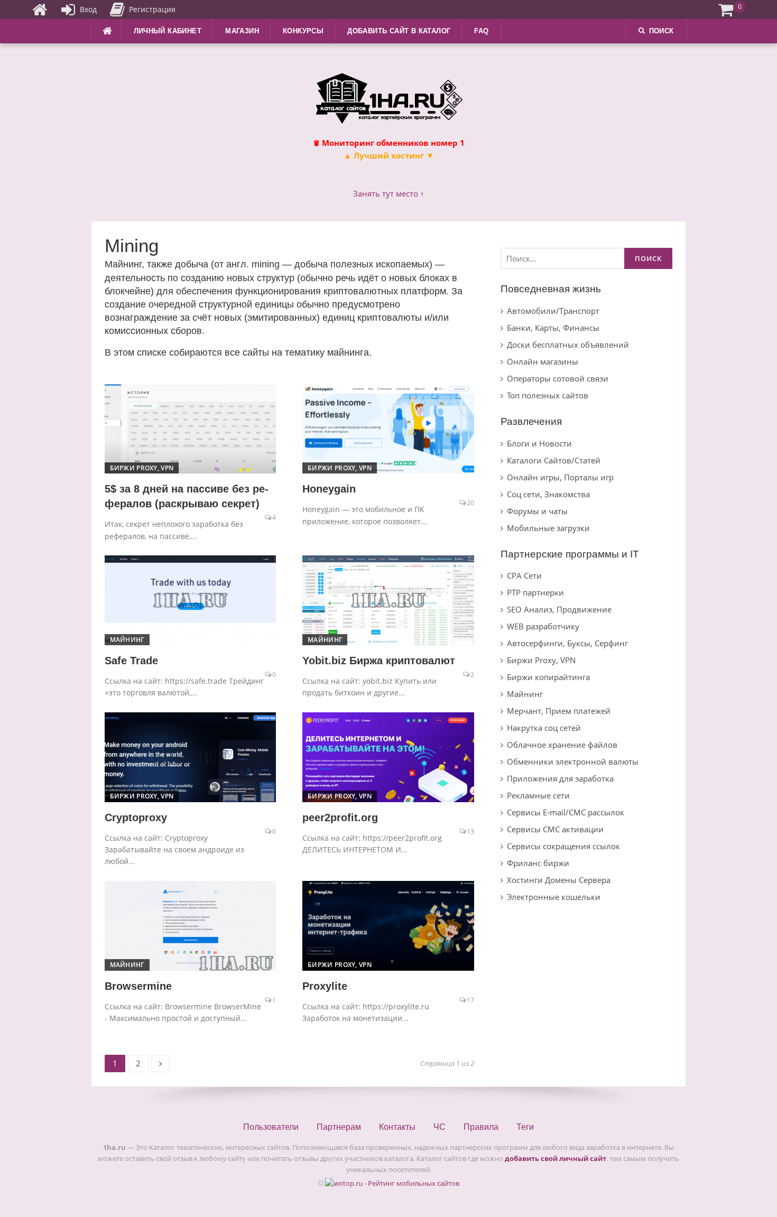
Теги (525, 1126)
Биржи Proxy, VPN (142, 467)
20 (470, 502)
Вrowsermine (138, 986)
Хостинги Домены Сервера (558, 880)
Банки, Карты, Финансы (553, 327)
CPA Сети (524, 575)
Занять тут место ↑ (388, 193)
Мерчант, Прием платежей (558, 710)
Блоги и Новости (539, 443)
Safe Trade (131, 660)
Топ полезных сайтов (547, 395)
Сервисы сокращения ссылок (563, 846)
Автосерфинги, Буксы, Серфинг (567, 643)
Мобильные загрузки (548, 528)
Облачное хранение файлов (562, 744)
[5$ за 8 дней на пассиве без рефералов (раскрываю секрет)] (190, 428)
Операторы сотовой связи (557, 378)
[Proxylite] (388, 924)
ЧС (439, 1126)
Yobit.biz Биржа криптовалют (378, 660)
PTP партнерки (535, 592)
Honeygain (329, 489)
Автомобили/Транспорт (553, 310)
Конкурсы (303, 31)
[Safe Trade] (190, 599)
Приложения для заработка (560, 778)
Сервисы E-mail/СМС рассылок (565, 812)
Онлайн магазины (542, 361)
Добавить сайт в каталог (398, 31)
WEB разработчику (543, 626)
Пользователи (271, 1126)
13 (470, 831)
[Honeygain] (388, 428)
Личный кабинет (168, 31)
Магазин (242, 31)
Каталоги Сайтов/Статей (553, 460)
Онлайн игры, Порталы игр (560, 477)
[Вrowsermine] (190, 924)
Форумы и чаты (537, 511)
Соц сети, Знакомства (548, 494)
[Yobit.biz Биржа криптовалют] (388, 599)
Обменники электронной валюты (573, 761)
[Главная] (40, 9)
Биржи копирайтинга (548, 677)
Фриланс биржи (538, 863)
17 (470, 1000)
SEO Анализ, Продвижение (559, 609)
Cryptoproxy (136, 817)
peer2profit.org (340, 817)
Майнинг (127, 639)
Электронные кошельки (553, 896)
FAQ (481, 31)
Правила (481, 1126)
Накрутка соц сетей (544, 727)
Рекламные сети (538, 795)
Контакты (397, 1126)
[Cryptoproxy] (190, 756)
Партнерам (339, 1126)
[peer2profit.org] (388, 756)
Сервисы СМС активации (555, 829)
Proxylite (324, 986)
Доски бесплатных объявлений (568, 344)
